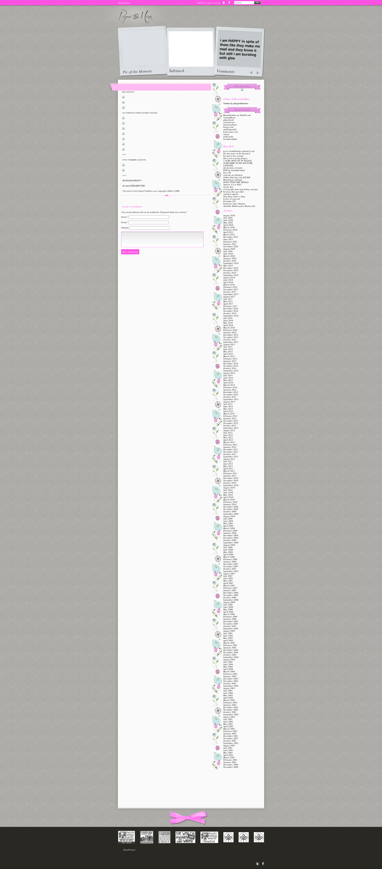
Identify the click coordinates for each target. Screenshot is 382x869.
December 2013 (230, 392)
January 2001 (229, 762)
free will (227, 172)
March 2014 (229, 384)
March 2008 (229, 556)
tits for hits (228, 186)
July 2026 (227, 217)
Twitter (224, 2)
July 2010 (227, 489)
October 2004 (229, 654)
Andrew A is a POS (232, 184)
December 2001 (230, 735)
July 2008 (227, 547)
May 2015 (228, 351)
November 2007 (230, 566)
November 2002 (230, 709)
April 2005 (228, 640)
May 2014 (228, 380)
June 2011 (228, 463)
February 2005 (230, 645)
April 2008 (228, 554)
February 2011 (230, 473)
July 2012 (227, 432)
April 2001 (228, 754)
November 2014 (230, 365)
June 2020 (228, 253)
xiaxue (226, 134)
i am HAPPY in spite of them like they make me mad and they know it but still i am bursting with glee (239, 49)
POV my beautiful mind (234, 170)
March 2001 (229, 757)
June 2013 (228, 406)
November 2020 (230, 246)
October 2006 (229, 597)
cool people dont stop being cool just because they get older (240, 190)
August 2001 (229, 745)
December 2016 (230, 308)
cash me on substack (232, 174)
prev (250, 73)
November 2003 (230, 680)
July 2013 (227, 403)
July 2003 (227, 690)
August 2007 (229, 573)
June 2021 (228, 239)
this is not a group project (235, 158)
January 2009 (229, 532)
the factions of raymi (232, 167)
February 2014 (230, 387)
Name (124, 217)
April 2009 (228, 525)
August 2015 (229, 344)
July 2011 (227, 461)
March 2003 (229, 700)
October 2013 (229, 396)
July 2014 (227, 375)
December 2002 (230, 707)
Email (124, 222)
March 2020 (229, 255)
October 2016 (229, 313)
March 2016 (229, 327)
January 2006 (229, 618)
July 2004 (227, 661)
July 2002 (227, 719)
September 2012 (230, 427)
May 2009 (228, 523)
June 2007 (228, 578)
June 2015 (228, 349)
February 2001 (230, 759)
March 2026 (229, 227)
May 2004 (228, 666)
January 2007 (229, 590)
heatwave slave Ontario (234, 203)
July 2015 (227, 346)
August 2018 (229, 277)
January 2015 (229, 361)
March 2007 (229, 585)
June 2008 (228, 549)
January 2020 (229, 258)
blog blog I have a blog (234, 196)
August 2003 (229, 688)
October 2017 (229, 291)
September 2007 (230, 571)
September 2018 (230, 275)
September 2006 (230, 599)
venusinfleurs (229, 117)
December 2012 (230, 420)
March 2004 (229, 671)
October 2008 (229, 540)
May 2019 (228, 265)
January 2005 (229, 647)
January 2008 (229, 561)
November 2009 (230, 509)
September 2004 (230, 657)
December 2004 (230, 649)
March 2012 (229, 442)
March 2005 (229, 642)
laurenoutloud (230, 124)
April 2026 (228, 224)
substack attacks (230, 194)
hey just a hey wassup (233, 155)
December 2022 (230, 236)
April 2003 (228, 697)
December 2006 (230, 592)
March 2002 (229, 728)
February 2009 (230, 530)
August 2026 (229, 215)
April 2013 (228, 411)
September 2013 (230, 399)
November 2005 (230, 623)
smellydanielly (230, 129)
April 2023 (228, 232)
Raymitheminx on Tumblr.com (237, 115)
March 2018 (229, 284)
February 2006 (230, 616)
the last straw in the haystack (236, 153)
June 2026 (228, 220)
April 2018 (228, 282)
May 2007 (228, 580)
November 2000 (230, 766)
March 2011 (229, 470)
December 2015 (230, 334)
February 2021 (230, 241)
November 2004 (230, 652)
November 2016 (230, 310)
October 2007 (229, 568)
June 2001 (228, 750)
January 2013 (229, 418)
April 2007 (228, 583)
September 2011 (230, 456)
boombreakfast (230, 138)
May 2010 (228, 494)
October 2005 (229, 626)
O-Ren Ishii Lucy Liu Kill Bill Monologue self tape (236, 178)
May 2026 (228, 222)
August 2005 (229, 630)
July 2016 (227, 318)
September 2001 (230, 743)
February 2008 (230, 559)
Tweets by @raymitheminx (235, 103)
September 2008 (230, 542)
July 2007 (227, 575)
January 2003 (229, 704)
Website (125, 228)
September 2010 (230, 485)
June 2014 (228, 377)
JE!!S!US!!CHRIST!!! (131, 180)
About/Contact (124, 2)
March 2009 (229, 528)
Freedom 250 (229, 201)
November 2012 (230, 423)
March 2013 (229, 413)
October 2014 (229, 368)
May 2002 (228, 723)
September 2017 (230, 294)
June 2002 (228, 721)
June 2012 (228, 435)
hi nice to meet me (231, 198)
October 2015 (229, 339)
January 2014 (229, 389)
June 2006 (228, 606)
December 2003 (230, 678)
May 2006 (228, 609)
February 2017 (230, 306)
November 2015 (230, 337)
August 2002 (229, 716)
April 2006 (228, 611)
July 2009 (227, 518)
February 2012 (230, 444)
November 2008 (230, 537)
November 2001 (230, 738)
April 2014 (228, 382)
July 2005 (227, 633)
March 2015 (229, 356)
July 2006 (227, 604)
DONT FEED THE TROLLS (236, 182)
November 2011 (230, 451)
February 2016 (230, 329)
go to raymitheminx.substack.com (238, 151)
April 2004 (228, 669)
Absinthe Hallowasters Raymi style (239, 205)
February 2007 (230, 587)
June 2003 (228, 692)
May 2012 (228, 437)
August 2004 (229, 659)
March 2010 (229, 499)
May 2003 (228, 695)
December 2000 (230, 764)
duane (133, 159)
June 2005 (228, 635)
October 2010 (229, 482)
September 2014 (230, 370)
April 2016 (228, 325)
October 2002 (229, 712)
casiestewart (229, 122)
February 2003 (230, 702)
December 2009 (230, 506)
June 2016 (228, 320)
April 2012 (228, 439)
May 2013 (228, 408)
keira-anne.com (230, 131)
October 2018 (229, 272)
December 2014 (230, 363)
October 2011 (229, 454)
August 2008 (229, 544)
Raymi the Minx (136, 17)
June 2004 (228, 664)
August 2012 (229, 430)
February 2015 (230, 358)
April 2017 (228, 303)
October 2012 (229, 425)
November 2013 (230, 394)
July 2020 (227, 251)
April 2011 (228, 468)
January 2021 (229, 244)
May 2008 (228, 552)
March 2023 (229, 234)
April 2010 (228, 497)
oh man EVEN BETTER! (133, 186)
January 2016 (229, 332)
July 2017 (227, 298)
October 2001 (229, 740)
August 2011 (229, 458)
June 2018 (228, 279)
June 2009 (228, 520)
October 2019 (229, 260)
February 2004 (230, 673)
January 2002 (229, 733)
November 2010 (230, 480)
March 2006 (229, 614)
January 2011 (229, 475)
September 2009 (230, 513)
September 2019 (230, 263)
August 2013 (229, 401)
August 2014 (229, 372)
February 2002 (230, 731)
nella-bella (228, 136)
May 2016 (228, 322)
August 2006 (229, 602)
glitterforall (228, 119)
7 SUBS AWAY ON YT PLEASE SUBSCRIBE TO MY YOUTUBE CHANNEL (237, 163)
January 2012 (229, 446)
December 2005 (230, 621)
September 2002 (230, 714)
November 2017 (230, 289)
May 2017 (228, 301)
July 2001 (227, 747)
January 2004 (229, 676)
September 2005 (230, 628)
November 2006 (230, 595)
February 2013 (230, 415)
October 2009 (229, 511)
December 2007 (230, 563)
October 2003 (229, 683)
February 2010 (230, 501)
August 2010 (229, 487)
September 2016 (230, 315)
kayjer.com (228, 127)
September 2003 (230, 685)
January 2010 (229, 504)
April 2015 (228, 353)
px (123, 92)
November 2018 (230, 270)
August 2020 (229, 248)
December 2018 (230, 267)
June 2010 (228, 492)
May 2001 (228, 752)
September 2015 (230, 341)
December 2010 (230, 478)
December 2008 (230, 535)
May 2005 (228, 637)
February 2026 (230, 229)
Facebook (229, 2)
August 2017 (229, 296)
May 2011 (228, 466)
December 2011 (230, 449)
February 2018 (230, 286)
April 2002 (228, 726)
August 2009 (229, 516)
